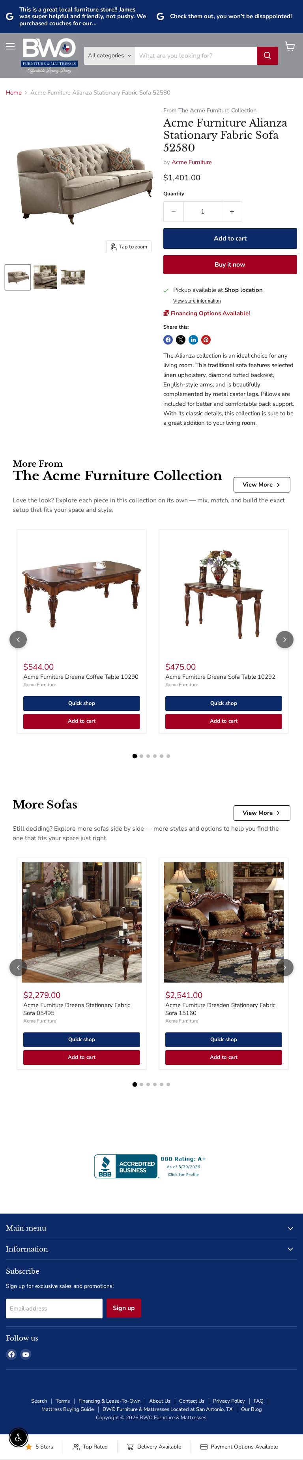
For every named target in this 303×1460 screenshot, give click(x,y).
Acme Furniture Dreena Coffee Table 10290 (80, 677)
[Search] (267, 56)
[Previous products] (18, 639)
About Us (159, 1401)
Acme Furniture (192, 162)
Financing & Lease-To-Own (109, 1401)
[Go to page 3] (148, 756)
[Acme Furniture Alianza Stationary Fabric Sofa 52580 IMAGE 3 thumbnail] (73, 277)
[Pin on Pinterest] (206, 340)
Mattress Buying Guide (67, 1409)
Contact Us (191, 1401)
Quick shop (81, 703)
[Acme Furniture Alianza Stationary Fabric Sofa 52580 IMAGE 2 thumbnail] (45, 277)
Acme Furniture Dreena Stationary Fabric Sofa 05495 (76, 1009)
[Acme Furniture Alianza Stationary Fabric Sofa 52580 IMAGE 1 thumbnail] (17, 277)
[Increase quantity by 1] (232, 211)
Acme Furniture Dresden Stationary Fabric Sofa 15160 (220, 1009)
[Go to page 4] (155, 756)
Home (14, 92)
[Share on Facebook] (168, 340)
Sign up (124, 1308)
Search (39, 1401)
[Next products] (285, 639)
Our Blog (251, 1409)
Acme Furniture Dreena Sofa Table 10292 (220, 677)
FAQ (259, 1401)
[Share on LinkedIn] (193, 340)
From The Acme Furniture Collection (209, 110)
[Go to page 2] (141, 756)
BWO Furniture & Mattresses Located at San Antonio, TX (167, 1409)
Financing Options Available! (209, 313)
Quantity (173, 194)
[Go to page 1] (135, 756)
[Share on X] (180, 340)
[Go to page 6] (168, 756)
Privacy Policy (229, 1401)
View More (258, 485)
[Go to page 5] (161, 756)
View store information (197, 301)
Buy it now (230, 264)
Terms (63, 1401)
